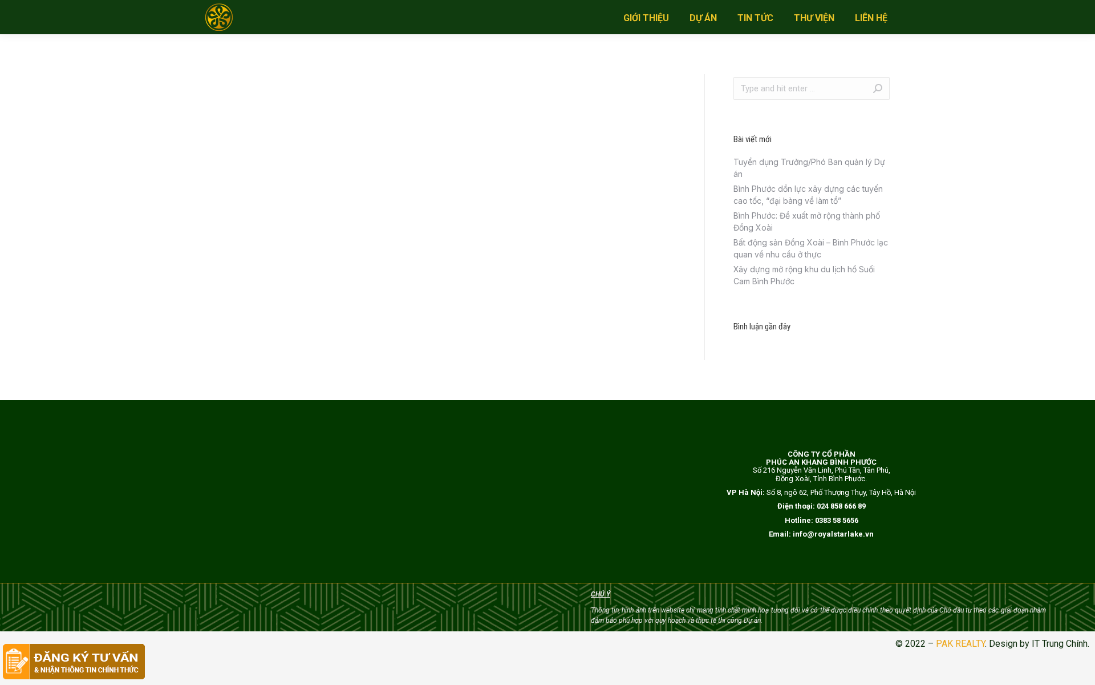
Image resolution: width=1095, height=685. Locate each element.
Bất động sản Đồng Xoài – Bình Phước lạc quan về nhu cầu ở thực (810, 248)
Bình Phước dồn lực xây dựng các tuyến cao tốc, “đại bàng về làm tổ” (808, 195)
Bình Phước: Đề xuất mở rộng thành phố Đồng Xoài (806, 221)
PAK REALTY (960, 643)
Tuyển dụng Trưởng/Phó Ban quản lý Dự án (809, 168)
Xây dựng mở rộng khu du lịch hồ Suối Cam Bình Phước (804, 275)
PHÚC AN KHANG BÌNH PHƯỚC (821, 462)
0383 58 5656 (836, 520)
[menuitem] (646, 18)
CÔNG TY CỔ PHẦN (821, 454)
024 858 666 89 (841, 506)
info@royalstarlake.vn (833, 534)
